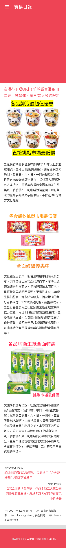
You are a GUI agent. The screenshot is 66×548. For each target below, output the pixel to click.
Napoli (51, 538)
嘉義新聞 (40, 515)
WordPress (34, 538)
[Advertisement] (33, 48)
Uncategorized (24, 515)
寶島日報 (23, 7)
